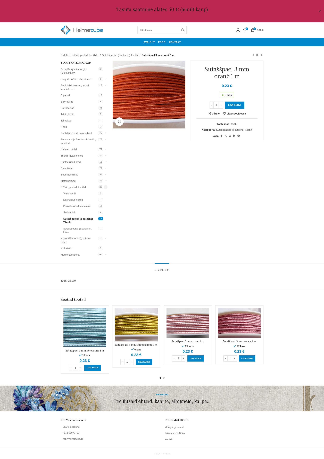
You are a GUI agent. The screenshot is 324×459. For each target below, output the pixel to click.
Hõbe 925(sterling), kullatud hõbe (76, 240)
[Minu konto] (238, 30)
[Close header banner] (319, 11)
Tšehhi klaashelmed (72, 155)
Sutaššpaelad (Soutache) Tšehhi (120, 55)
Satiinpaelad (67, 107)
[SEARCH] (183, 30)
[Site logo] (82, 29)
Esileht (64, 55)
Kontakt (169, 439)
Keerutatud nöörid (73, 199)
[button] (92, 368)
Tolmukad (66, 120)
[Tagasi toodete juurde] (257, 55)
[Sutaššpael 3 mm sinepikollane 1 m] (136, 324)
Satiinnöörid (69, 212)
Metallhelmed (68, 180)
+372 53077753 (70, 432)
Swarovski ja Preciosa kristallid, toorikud (78, 141)
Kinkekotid (66, 248)
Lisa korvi (234, 105)
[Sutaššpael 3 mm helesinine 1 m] (84, 327)
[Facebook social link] (221, 136)
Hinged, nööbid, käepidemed (76, 79)
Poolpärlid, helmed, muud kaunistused (75, 87)
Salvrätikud (67, 101)
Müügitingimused (174, 427)
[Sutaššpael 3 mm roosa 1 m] (188, 323)
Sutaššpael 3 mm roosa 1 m (188, 341)
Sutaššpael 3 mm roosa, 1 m (239, 341)
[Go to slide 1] (160, 378)
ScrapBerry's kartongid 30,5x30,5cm (73, 71)
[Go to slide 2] (164, 378)
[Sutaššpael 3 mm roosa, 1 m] (239, 323)
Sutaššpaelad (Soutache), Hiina (77, 230)
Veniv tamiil (69, 193)
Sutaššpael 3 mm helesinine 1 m (84, 350)
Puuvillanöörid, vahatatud (77, 206)
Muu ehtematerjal (70, 254)
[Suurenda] (119, 121)
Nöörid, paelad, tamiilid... (85, 55)
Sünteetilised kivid (71, 161)
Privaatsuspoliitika (175, 433)
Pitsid (64, 126)
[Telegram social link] (238, 136)
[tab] (162, 268)
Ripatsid (65, 95)
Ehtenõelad (67, 168)
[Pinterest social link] (230, 136)
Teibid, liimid (67, 114)
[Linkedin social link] (234, 136)
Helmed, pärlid (69, 149)
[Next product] (261, 55)
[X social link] (225, 136)
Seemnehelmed (69, 174)
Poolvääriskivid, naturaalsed (76, 133)
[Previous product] (253, 55)
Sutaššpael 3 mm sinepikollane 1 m (136, 344)
